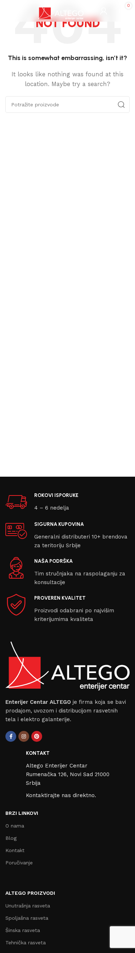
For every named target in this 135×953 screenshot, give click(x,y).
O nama (14, 826)
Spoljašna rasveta (26, 918)
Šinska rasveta (22, 930)
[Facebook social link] (10, 736)
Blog (11, 838)
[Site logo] (60, 10)
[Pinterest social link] (36, 736)
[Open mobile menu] (9, 11)
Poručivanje (19, 862)
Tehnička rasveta (25, 942)
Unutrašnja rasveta (27, 906)
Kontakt (14, 850)
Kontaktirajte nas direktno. (61, 795)
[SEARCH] (121, 104)
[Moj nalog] (103, 11)
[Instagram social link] (23, 736)
